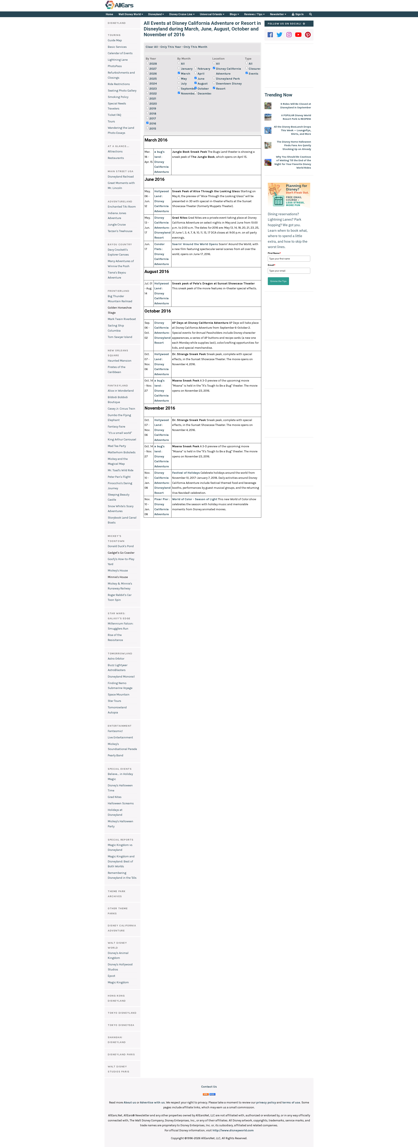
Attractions (115, 151)
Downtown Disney (229, 83)
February (204, 68)
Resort (220, 88)
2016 (152, 123)
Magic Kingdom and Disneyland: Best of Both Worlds (121, 861)
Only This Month (195, 47)
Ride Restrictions (119, 84)
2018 (152, 113)
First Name (274, 253)
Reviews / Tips (253, 14)
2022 (153, 93)
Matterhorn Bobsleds (122, 452)
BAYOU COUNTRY (120, 244)
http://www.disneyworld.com (233, 1130)
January (187, 68)
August (203, 83)
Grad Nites (114, 797)
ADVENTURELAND (120, 201)
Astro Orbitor (116, 658)
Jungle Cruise (117, 224)
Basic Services (117, 47)
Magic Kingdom (118, 982)
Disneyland (155, 14)
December (204, 93)
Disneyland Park (228, 78)
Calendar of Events (120, 53)
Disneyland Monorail (121, 676)
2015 (152, 128)
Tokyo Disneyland (122, 1012)
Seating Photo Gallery (122, 90)
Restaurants (116, 158)
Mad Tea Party (117, 446)
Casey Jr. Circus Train (121, 408)
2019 (152, 108)
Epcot (111, 976)
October (203, 88)
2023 (153, 88)
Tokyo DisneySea (121, 1025)
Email (271, 265)
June (201, 78)
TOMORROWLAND (120, 653)
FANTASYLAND (118, 385)
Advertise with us (152, 1102)
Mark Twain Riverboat (122, 319)
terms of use (291, 1102)
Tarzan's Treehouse (120, 231)
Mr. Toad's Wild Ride (120, 470)
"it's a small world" (120, 433)
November (187, 93)
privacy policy (266, 1102)
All (183, 63)
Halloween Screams (121, 803)
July (184, 83)
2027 (153, 68)
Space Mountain (118, 694)
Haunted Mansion (119, 360)
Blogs (233, 14)
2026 (153, 73)
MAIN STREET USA (121, 171)
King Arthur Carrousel (122, 439)
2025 (153, 78)
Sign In (299, 14)
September (187, 88)
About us (130, 1102)
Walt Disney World (130, 14)
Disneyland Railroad (121, 176)
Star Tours (114, 701)
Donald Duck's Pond (121, 546)
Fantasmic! (115, 731)
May (184, 78)
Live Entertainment (120, 737)
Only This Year (170, 47)
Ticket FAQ (114, 115)
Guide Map (115, 40)
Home (109, 14)
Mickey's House (118, 570)
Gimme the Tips (278, 281)
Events (253, 73)
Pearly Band (115, 755)
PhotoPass (115, 66)
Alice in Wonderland (121, 390)
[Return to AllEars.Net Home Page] (129, 9)
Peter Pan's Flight (119, 477)
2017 (152, 118)
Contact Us (209, 1086)
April (201, 73)
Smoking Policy (118, 97)
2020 (153, 103)
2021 (152, 98)
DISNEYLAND (117, 22)
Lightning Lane (118, 60)
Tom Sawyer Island (120, 337)
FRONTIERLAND (118, 290)
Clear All (152, 47)
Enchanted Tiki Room (122, 206)
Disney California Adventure (228, 71)
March (185, 73)
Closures (255, 68)
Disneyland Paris (121, 1054)
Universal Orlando (211, 14)
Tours (111, 121)
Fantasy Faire (116, 426)
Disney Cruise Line (181, 14)
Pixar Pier (161, 499)
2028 (153, 63)
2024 (153, 83)
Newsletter (277, 14)
